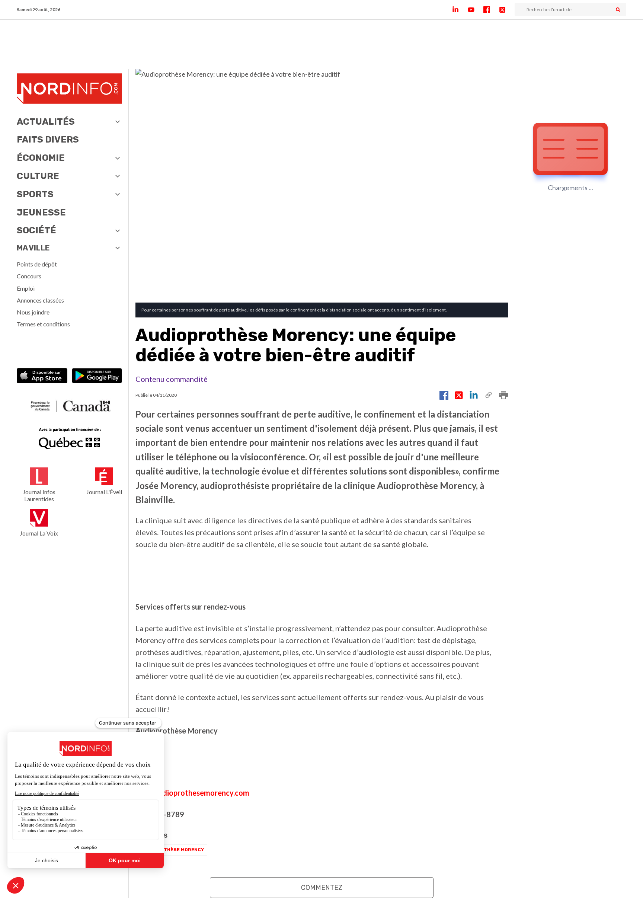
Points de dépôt (37, 264)
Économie (41, 158)
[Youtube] (475, 9)
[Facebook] (491, 9)
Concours (29, 275)
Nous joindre (33, 312)
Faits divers (48, 139)
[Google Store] (97, 376)
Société (36, 230)
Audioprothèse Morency (171, 849)
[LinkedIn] (460, 9)
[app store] (42, 376)
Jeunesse (41, 212)
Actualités (46, 121)
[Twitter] (507, 9)
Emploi (26, 288)
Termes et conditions (43, 323)
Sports (35, 194)
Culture (38, 176)
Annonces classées (40, 300)
